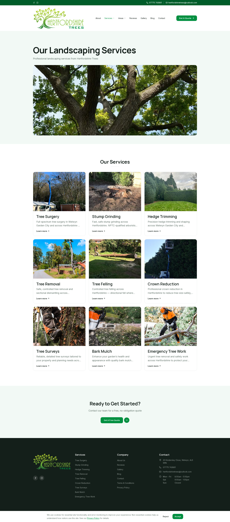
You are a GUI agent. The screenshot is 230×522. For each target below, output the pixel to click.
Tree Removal (81, 474)
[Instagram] (37, 3)
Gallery (144, 18)
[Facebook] (34, 3)
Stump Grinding (81, 465)
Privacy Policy (123, 487)
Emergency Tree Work (85, 496)
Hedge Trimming (82, 469)
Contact (161, 18)
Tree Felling (80, 478)
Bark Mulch (80, 492)
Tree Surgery (81, 460)
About (98, 18)
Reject (166, 516)
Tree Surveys (81, 487)
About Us (121, 460)
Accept (178, 516)
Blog (153, 18)
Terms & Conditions (125, 483)
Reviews (133, 18)
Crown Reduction (82, 483)
